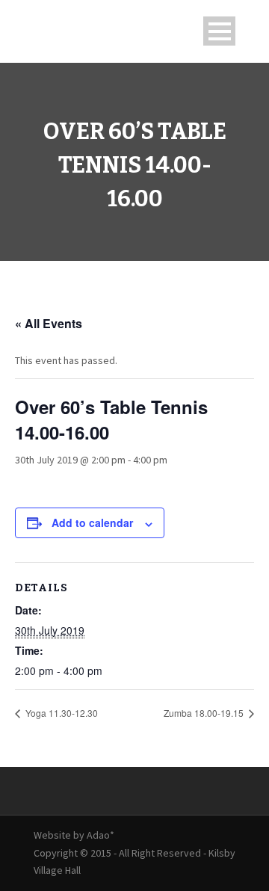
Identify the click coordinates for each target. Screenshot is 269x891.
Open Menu (219, 31)
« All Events (48, 323)
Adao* (100, 835)
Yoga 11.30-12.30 (60, 712)
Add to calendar (92, 522)
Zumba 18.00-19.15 (205, 712)
